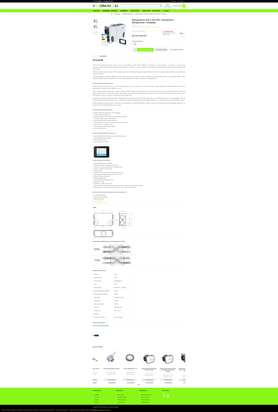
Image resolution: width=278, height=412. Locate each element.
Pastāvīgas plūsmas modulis (100, 202)
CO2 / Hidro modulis (98, 200)
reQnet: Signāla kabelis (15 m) (176, 368)
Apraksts (95, 56)
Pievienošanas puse (137, 41)
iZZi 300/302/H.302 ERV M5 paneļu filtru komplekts (101, 369)
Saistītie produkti (98, 347)
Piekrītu (274, 409)
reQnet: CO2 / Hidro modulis (120, 368)
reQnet (96, 335)
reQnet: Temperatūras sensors (139, 368)
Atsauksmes (103, 56)
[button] (138, 384)
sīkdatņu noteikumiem (105, 410)
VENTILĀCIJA (117, 13)
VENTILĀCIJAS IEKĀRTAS (127, 13)
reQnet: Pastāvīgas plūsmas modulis (158, 368)
